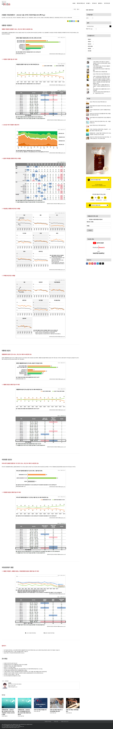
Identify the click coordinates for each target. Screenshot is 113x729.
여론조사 (35, 17)
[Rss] (90, 264)
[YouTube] (92, 264)
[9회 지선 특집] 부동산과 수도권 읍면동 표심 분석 (56, 710)
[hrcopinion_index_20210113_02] (40, 62)
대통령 (23, 17)
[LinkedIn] (98, 264)
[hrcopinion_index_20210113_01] (40, 36)
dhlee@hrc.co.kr (14, 686)
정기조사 (65, 17)
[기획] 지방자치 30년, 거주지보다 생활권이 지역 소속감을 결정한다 (101, 66)
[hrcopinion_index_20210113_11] (40, 469)
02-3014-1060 (12, 685)
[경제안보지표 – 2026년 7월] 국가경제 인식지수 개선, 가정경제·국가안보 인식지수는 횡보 (8, 712)
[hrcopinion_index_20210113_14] (40, 574)
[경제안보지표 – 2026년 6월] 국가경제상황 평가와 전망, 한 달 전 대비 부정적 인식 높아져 (24, 712)
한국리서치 (61, 17)
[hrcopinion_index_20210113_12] (40, 495)
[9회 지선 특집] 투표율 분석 (40, 709)
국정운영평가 (18, 17)
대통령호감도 (51, 17)
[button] (3, 707)
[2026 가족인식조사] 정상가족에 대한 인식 (101, 74)
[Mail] (100, 264)
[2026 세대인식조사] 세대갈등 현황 (100, 71)
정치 (25, 17)
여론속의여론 (69, 17)
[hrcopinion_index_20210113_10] (40, 415)
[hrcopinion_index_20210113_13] (40, 523)
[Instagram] (95, 264)
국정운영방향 (56, 17)
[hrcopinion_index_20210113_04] (40, 128)
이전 (75, 9)
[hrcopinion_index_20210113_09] (40, 388)
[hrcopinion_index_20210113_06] (40, 212)
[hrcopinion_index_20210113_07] (41, 279)
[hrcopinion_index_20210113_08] (40, 361)
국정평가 (42, 17)
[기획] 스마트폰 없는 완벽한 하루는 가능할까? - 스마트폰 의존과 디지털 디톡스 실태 (101, 77)
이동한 (4, 17)
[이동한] (5, 683)
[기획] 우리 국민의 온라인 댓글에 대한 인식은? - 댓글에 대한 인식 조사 (101, 92)
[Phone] (103, 264)
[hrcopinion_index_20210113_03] (40, 90)
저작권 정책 (56, 721)
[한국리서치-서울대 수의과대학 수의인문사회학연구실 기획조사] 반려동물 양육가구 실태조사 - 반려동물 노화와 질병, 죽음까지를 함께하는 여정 (101, 81)
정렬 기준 (88, 28)
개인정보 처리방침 (48, 721)
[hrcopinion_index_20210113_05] (40, 162)
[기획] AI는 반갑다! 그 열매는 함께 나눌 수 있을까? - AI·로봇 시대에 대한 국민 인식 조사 (101, 86)
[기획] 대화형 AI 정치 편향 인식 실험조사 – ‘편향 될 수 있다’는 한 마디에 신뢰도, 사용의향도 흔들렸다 (101, 63)
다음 (78, 9)
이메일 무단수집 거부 (64, 721)
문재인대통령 (46, 17)
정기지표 (38, 17)
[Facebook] (87, 264)
